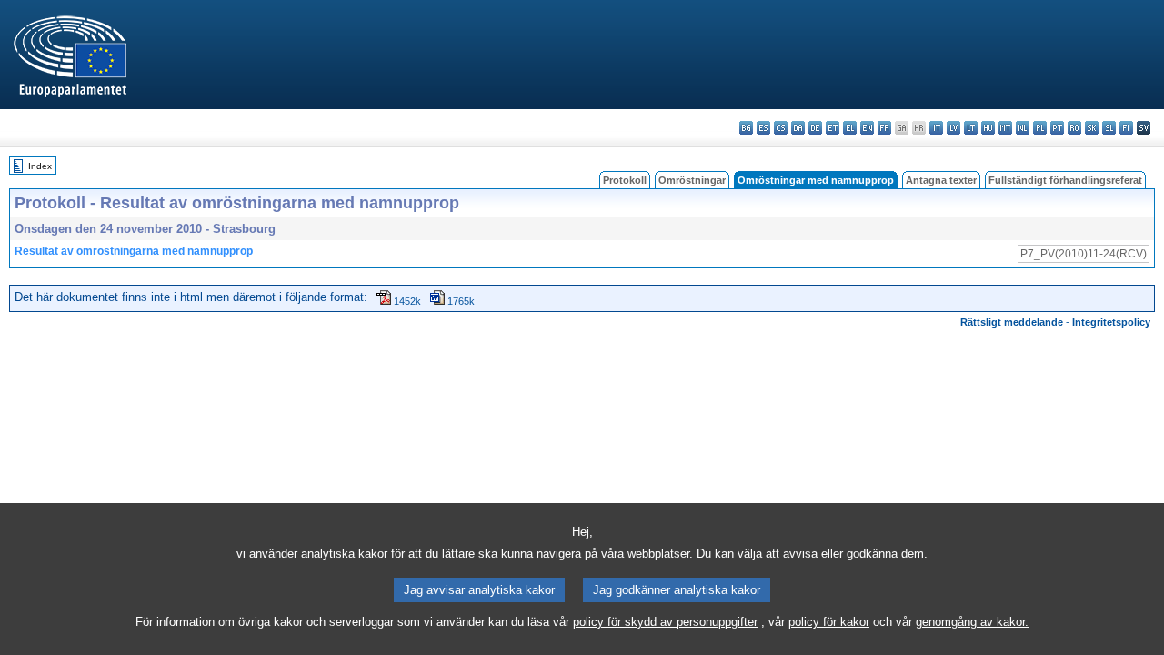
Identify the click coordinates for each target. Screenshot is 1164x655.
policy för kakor (828, 622)
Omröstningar (692, 180)
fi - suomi (1126, 128)
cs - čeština (781, 128)
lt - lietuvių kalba (971, 128)
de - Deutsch (815, 128)
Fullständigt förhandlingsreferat (1065, 180)
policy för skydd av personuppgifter (665, 622)
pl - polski (1040, 128)
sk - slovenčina (1092, 128)
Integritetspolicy (1111, 322)
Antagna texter (941, 180)
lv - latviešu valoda (953, 128)
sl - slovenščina (1109, 128)
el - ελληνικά (850, 128)
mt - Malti (1005, 128)
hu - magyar (988, 128)
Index (40, 166)
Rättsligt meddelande (1011, 322)
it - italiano (936, 128)
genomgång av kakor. (972, 622)
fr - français (884, 128)
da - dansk (798, 128)
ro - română (1074, 128)
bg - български (746, 128)
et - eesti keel (832, 128)
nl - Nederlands (1022, 128)
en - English (867, 128)
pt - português (1057, 128)
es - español (763, 128)
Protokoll (625, 180)
